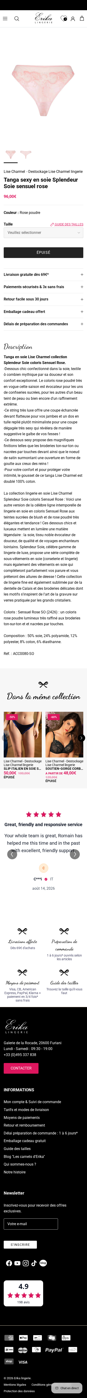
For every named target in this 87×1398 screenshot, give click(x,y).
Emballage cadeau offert (24, 311)
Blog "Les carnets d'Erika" (24, 1156)
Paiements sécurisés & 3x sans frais (34, 287)
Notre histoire (15, 1172)
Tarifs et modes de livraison (26, 1110)
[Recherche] (19, 18)
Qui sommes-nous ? (20, 1164)
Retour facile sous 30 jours (26, 299)
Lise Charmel (14, 171)
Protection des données (19, 1391)
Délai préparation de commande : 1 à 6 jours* (41, 1133)
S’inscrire (20, 1245)
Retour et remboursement (24, 1125)
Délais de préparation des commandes (36, 324)
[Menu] (5, 18)
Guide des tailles (68, 224)
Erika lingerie (22, 1378)
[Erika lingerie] (43, 18)
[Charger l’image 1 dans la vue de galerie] (43, 91)
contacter (21, 1068)
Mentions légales (15, 1384)
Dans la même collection (43, 696)
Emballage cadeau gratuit (25, 1141)
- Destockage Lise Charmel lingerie (54, 171)
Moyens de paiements (22, 1117)
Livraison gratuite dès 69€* (26, 274)
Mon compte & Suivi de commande (32, 1102)
